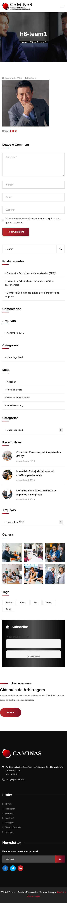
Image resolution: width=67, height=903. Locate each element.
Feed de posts (14, 389)
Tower (49, 602)
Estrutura (9, 832)
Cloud (23, 602)
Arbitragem (10, 809)
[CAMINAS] (17, 5)
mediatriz (31, 78)
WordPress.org (15, 405)
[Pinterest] (16, 131)
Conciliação (10, 818)
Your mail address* (18, 636)
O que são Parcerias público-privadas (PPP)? (32, 273)
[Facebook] (10, 131)
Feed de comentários (18, 397)
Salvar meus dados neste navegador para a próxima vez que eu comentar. (33, 220)
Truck (9, 609)
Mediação (9, 813)
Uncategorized (15, 357)
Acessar (11, 381)
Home (24, 42)
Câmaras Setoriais (13, 827)
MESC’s (8, 804)
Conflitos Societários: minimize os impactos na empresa (32, 294)
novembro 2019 (15, 333)
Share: (5, 131)
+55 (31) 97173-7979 (15, 780)
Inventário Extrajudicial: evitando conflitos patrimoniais (29, 283)
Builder (9, 602)
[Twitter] (13, 131)
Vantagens (9, 823)
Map (36, 602)
